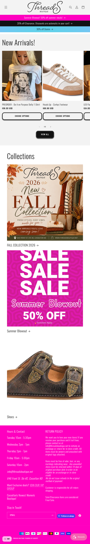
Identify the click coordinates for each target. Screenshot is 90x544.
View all (45, 134)
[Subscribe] (52, 515)
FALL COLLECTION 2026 (21, 245)
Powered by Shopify (31, 538)
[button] (6, 7)
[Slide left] (39, 126)
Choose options (22, 116)
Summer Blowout (17, 331)
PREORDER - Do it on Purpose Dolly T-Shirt (21, 104)
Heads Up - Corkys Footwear (55, 104)
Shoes (10, 417)
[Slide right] (50, 126)
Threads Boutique (18, 538)
